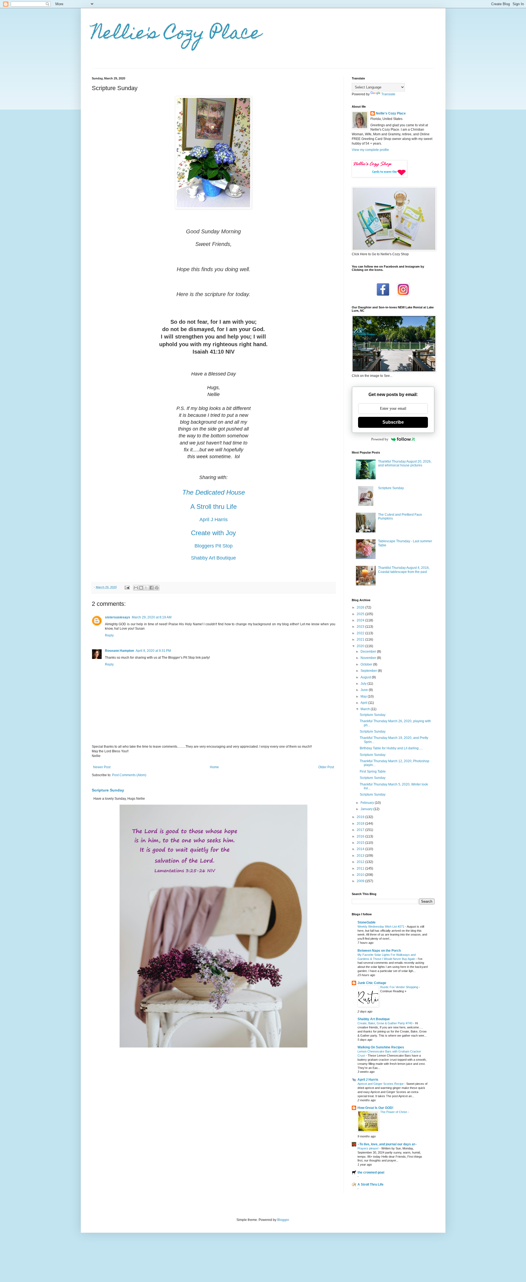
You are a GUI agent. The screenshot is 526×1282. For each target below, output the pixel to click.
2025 (361, 614)
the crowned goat (371, 1172)
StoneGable (367, 922)
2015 (361, 843)
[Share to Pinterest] (156, 587)
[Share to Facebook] (151, 587)
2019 (361, 817)
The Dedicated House (213, 492)
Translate (388, 94)
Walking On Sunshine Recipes (381, 1047)
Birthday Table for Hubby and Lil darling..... (391, 748)
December (369, 651)
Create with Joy (213, 533)
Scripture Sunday (108, 790)
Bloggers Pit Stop (214, 546)
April (364, 703)
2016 (361, 836)
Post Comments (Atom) (129, 775)
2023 (361, 627)
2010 (361, 875)
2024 (361, 620)
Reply (109, 635)
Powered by (379, 439)
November (369, 658)
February (368, 803)
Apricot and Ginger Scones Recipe (381, 1083)
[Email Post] (126, 587)
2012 (361, 862)
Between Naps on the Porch (379, 951)
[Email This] (136, 587)
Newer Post (101, 767)
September (369, 671)
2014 (361, 849)
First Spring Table (373, 771)
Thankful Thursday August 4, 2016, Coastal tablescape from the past (404, 569)
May (364, 696)
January (367, 809)
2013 (361, 855)
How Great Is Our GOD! (375, 1108)
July (364, 684)
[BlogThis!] (141, 587)
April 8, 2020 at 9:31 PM (153, 651)
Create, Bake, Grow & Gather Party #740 (385, 1023)
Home (214, 767)
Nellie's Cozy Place (176, 34)
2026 (361, 607)
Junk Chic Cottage (372, 983)
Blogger (283, 1220)
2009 (361, 881)
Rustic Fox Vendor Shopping (399, 987)
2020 (361, 646)
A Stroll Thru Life (371, 1184)
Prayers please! (368, 1148)
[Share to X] (146, 587)
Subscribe (393, 422)
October (367, 664)
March (366, 709)
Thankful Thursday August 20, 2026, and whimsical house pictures (404, 463)
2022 (361, 633)
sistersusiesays (117, 617)
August (366, 677)
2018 (361, 823)
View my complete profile (370, 150)
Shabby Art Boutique (213, 558)
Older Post (326, 767)
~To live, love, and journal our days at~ (387, 1144)
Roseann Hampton (119, 651)
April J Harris (213, 519)
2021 (361, 639)
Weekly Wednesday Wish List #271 (381, 926)
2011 (361, 868)
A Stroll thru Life (213, 506)
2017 (361, 830)
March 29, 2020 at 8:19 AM (151, 617)
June (365, 690)
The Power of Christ (394, 1112)
